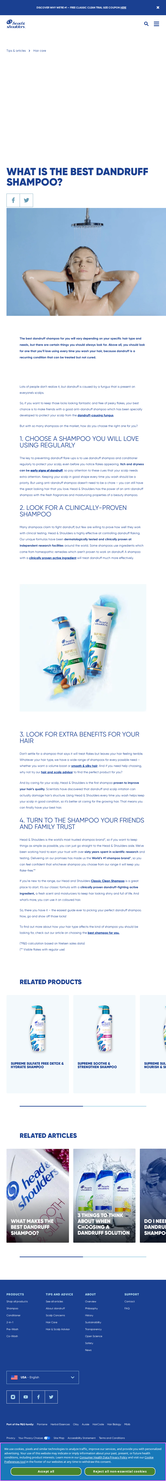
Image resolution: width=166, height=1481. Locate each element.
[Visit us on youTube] (25, 1397)
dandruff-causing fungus (95, 415)
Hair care (39, 50)
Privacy (10, 1438)
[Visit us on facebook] (38, 1397)
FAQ (127, 1308)
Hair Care (51, 1322)
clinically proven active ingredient (52, 558)
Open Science (93, 1336)
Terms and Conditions (112, 1438)
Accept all (46, 1471)
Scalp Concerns (55, 1315)
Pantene (42, 1424)
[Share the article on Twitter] (26, 200)
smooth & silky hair (84, 766)
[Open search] (146, 24)
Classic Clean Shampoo (107, 881)
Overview (90, 1301)
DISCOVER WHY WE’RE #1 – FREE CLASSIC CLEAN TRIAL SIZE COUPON (81, 7)
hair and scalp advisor (57, 772)
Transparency (93, 1329)
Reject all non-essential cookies (120, 1471)
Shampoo (12, 1308)
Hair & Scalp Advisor (58, 1329)
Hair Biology (114, 1424)
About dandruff (55, 1308)
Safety (89, 1343)
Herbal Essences (60, 1424)
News (88, 1350)
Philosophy (91, 1308)
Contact (129, 1301)
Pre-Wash (12, 1329)
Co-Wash (12, 1336)
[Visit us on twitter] (51, 1397)
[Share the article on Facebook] (13, 200)
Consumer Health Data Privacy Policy (103, 1457)
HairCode (98, 1424)
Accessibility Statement (82, 1438)
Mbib (127, 1424)
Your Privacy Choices (30, 1438)
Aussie (85, 1424)
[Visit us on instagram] (13, 1397)
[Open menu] (156, 23)
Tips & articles (16, 50)
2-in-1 (9, 1322)
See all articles (54, 1301)
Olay (76, 1424)
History (89, 1315)
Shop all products (17, 1301)
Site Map (59, 1438)
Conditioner (13, 1315)
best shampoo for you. (104, 933)
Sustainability (93, 1322)
